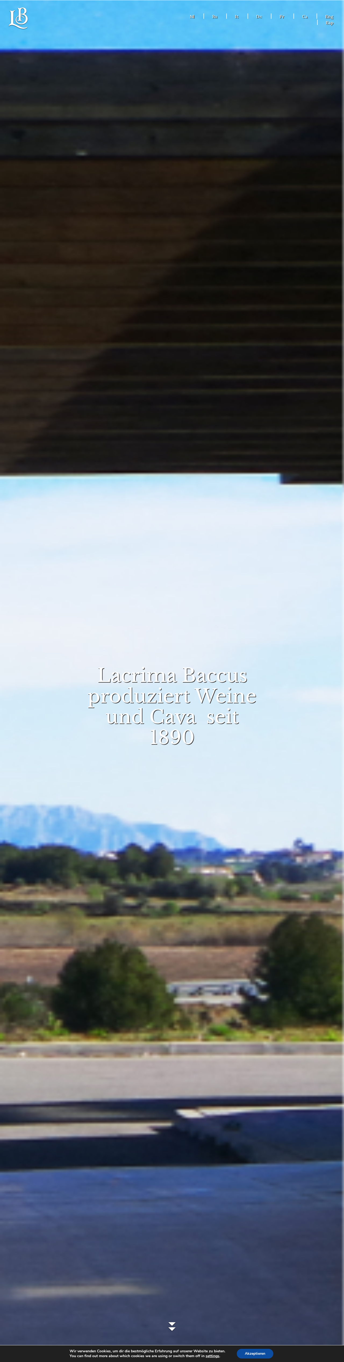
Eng (329, 16)
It (236, 16)
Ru (214, 16)
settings (212, 1356)
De (259, 16)
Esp (329, 22)
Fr (282, 16)
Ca (304, 16)
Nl (192, 16)
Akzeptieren (255, 1353)
